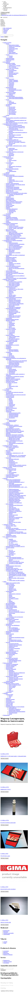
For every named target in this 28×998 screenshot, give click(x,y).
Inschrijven (3, 970)
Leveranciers (6, 951)
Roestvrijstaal (6, 953)
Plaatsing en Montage (8, 954)
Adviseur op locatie (7, 961)
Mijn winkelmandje (7, 28)
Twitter (4, 943)
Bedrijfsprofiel (6, 930)
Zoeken (2, 36)
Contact (5, 33)
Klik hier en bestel (4, 758)
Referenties (5, 931)
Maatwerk (5, 952)
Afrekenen (5, 30)
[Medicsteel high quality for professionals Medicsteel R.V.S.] (14, 15)
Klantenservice (6, 960)
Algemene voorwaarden (8, 933)
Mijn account (6, 29)
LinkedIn (5, 941)
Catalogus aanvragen (5, 12)
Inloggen (5, 31)
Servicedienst (6, 962)
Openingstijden (6, 934)
